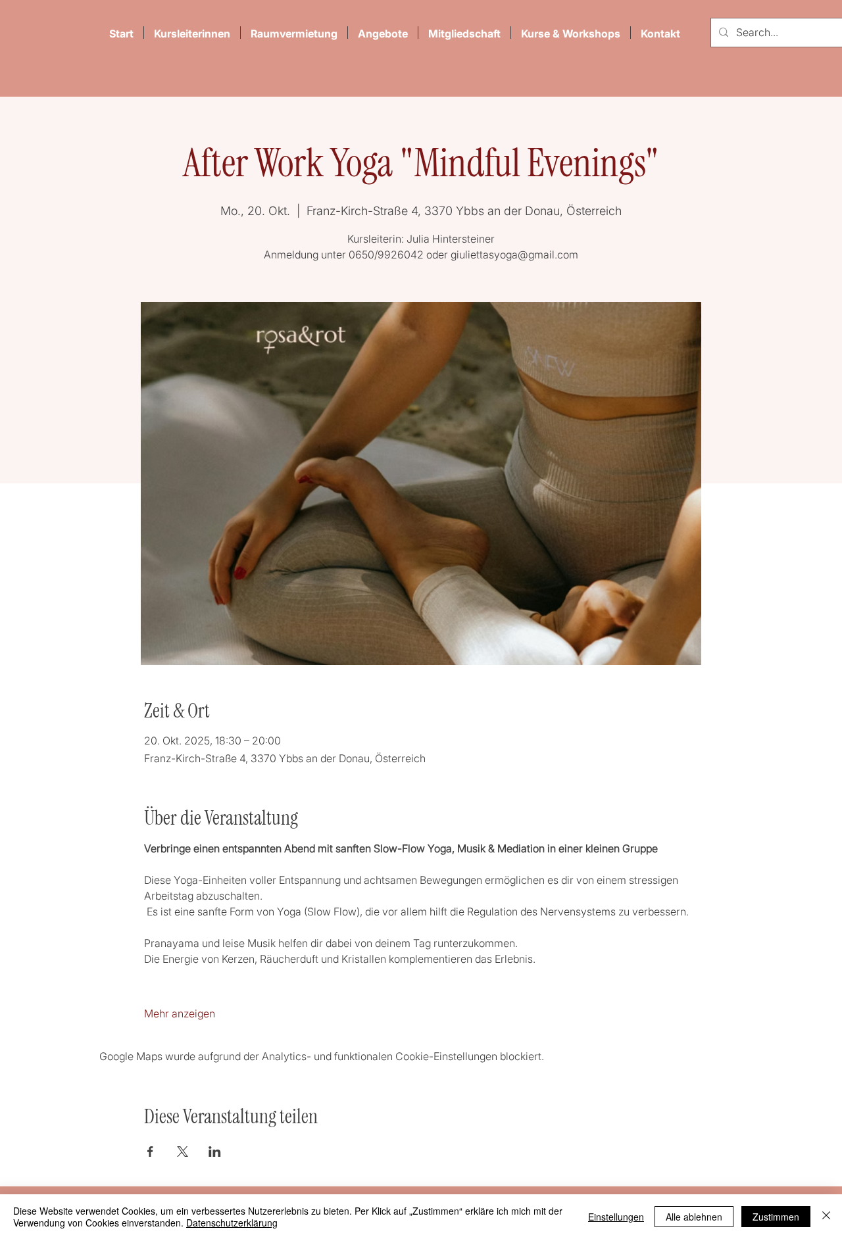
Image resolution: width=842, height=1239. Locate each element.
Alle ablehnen (694, 1216)
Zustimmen (776, 1216)
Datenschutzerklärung (232, 1222)
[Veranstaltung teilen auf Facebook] (150, 1151)
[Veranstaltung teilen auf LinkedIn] (215, 1151)
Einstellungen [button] (616, 1216)
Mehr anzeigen (179, 1013)
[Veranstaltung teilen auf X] (182, 1151)
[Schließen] (826, 1216)
